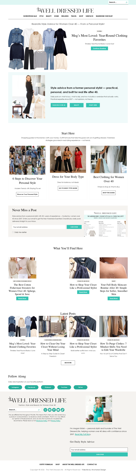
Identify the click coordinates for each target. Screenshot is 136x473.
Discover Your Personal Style (27, 194)
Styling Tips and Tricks (83, 281)
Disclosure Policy (41, 420)
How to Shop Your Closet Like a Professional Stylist (83, 286)
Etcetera (99, 31)
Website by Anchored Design (94, 470)
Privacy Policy (55, 420)
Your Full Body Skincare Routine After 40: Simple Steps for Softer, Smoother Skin (114, 289)
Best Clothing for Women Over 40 (22, 281)
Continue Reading (100, 48)
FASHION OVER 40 (58, 105)
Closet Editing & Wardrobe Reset (53, 340)
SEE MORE (68, 363)
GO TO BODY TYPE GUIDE (68, 188)
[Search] (126, 2)
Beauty (113, 281)
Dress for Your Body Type (68, 177)
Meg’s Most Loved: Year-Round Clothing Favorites (99, 37)
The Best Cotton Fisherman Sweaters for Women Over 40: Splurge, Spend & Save (22, 289)
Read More (23, 298)
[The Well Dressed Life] (65, 10)
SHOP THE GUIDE (108, 192)
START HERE (93, 105)
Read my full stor (82, 434)
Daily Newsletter (21, 232)
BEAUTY (76, 105)
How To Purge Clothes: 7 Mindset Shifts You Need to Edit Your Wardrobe (113, 346)
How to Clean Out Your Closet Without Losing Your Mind (53, 346)
